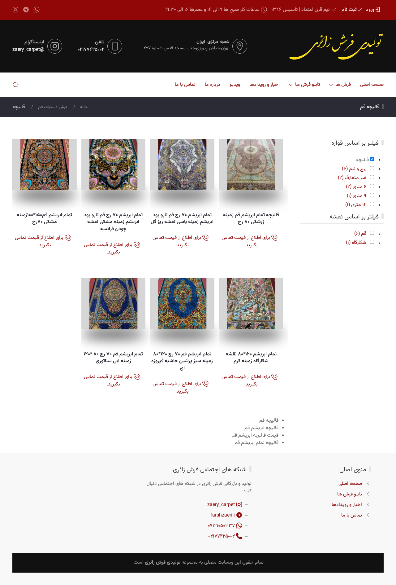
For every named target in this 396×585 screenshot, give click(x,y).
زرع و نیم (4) (354, 169)
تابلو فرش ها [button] (307, 85)
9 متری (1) (356, 196)
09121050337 (222, 526)
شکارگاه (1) (356, 243)
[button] (15, 85)
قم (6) (360, 234)
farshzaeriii (223, 515)
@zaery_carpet (28, 50)
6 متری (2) (356, 187)
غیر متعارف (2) (352, 178)
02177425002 (91, 50)
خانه (84, 107)
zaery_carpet (221, 505)
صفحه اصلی (372, 85)
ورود (370, 10)
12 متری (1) (355, 205)
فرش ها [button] (343, 85)
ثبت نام (349, 10)
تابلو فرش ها (349, 494)
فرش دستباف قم (52, 107)
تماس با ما (185, 85)
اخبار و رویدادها (264, 85)
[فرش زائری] (329, 46)
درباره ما (212, 85)
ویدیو (235, 85)
